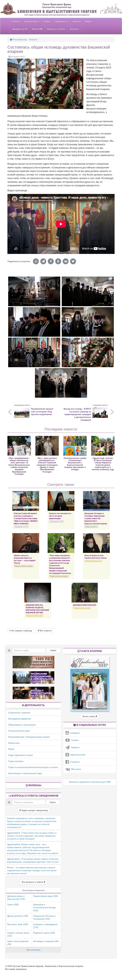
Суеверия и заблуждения (45, 925)
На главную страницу (21, 630)
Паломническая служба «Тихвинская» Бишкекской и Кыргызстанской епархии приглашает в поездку (75, 464)
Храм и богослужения (18, 942)
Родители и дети (44, 933)
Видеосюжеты (91, 527)
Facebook (74, 762)
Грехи (13, 904)
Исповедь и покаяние (46, 941)
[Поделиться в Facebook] (51, 261)
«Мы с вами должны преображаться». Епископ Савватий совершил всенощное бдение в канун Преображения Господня (47, 465)
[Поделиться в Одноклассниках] (58, 261)
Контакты (74, 29)
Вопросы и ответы (56, 29)
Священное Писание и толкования (44, 917)
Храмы (47, 21)
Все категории (33, 950)
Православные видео (24, 566)
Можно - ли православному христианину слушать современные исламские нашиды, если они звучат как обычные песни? (32, 870)
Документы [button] (61, 21)
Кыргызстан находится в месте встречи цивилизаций (60, 516)
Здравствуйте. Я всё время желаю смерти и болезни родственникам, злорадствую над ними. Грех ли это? (33, 860)
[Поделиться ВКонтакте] (66, 261)
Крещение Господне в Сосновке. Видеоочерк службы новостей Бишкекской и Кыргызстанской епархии (96, 518)
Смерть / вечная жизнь (18, 934)
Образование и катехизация (22, 725)
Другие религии (17, 916)
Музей (11, 749)
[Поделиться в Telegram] (43, 261)
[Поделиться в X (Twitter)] (73, 261)
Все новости (45, 630)
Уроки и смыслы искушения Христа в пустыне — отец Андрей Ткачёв (24, 559)
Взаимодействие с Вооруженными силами (29, 737)
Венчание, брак (17, 924)
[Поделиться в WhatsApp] (36, 261)
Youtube (74, 740)
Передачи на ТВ (19, 29)
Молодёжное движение (19, 718)
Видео (89, 21)
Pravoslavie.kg (19, 39)
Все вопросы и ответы (33, 882)
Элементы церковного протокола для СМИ (90, 782)
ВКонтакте (75, 769)
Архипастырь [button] (31, 21)
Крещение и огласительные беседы (44, 907)
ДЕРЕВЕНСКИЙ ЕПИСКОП (84, 605)
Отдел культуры (16, 761)
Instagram (74, 733)
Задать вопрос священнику (34, 810)
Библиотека (13, 743)
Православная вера (45, 896)
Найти (53, 650)
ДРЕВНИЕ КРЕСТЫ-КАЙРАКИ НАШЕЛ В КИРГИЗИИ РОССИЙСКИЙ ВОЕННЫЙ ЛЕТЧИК (37, 609)
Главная (16, 21)
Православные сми (93, 561)
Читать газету (89, 716)
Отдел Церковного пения (20, 755)
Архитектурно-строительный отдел (25, 773)
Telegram (75, 747)
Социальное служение (19, 712)
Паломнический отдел (19, 731)
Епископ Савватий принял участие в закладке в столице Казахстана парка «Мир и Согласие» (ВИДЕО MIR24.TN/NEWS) (25, 518)
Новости (77, 21)
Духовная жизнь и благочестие (16, 897)
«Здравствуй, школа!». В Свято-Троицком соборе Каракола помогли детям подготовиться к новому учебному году (103, 464)
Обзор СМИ (37, 29)
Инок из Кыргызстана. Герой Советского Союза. (96, 556)
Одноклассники (77, 754)
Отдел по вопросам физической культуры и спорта (33, 767)
